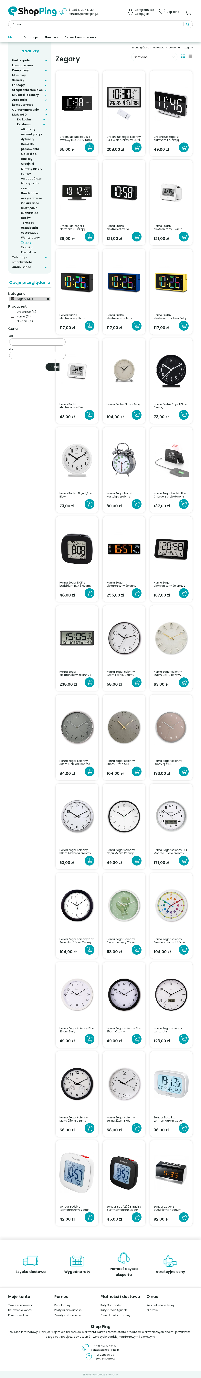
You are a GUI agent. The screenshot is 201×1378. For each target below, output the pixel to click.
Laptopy (18, 85)
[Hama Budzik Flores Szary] (124, 370)
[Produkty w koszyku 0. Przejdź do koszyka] (189, 14)
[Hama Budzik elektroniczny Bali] (124, 192)
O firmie (152, 1310)
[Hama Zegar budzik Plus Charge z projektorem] (171, 459)
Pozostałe (28, 252)
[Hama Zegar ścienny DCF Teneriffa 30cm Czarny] (76, 905)
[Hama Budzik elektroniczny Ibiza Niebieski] (124, 281)
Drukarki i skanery (25, 95)
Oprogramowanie (25, 110)
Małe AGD (19, 115)
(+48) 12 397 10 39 (81, 10)
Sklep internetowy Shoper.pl (100, 1374)
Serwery (18, 80)
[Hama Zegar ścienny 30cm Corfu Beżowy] (171, 637)
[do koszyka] (89, 147)
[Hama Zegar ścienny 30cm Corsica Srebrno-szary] (76, 727)
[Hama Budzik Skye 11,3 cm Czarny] (171, 370)
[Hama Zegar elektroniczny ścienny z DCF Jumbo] (76, 637)
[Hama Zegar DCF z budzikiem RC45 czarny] (76, 548)
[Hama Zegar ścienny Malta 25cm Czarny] (76, 1083)
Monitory (19, 75)
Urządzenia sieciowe (27, 90)
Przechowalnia (18, 1315)
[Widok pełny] (190, 55)
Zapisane (173, 12)
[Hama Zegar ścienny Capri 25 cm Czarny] (124, 816)
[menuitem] (14, 37)
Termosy (27, 223)
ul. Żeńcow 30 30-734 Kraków (105, 1356)
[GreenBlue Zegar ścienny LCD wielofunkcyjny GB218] (124, 102)
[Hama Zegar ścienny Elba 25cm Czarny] (124, 994)
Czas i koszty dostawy (115, 1315)
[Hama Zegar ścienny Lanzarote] (171, 994)
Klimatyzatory (31, 169)
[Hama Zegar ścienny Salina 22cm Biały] (124, 1083)
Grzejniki (27, 164)
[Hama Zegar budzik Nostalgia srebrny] (124, 459)
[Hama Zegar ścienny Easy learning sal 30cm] (171, 905)
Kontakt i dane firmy (161, 1305)
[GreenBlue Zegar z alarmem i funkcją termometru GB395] (76, 192)
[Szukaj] (188, 24)
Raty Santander (111, 1305)
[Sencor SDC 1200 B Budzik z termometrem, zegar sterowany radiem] (124, 1172)
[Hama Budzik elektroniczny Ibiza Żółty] (171, 281)
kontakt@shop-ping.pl (84, 14)
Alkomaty (28, 129)
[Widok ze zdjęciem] (183, 55)
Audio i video (21, 267)
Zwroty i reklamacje (67, 1315)
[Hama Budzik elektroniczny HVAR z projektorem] (171, 192)
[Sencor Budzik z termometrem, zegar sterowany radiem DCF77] (171, 1083)
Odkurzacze (30, 203)
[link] (29, 299)
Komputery (20, 70)
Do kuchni (24, 119)
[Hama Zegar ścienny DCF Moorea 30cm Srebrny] (171, 816)
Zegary (26, 242)
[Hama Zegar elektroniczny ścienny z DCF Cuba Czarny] (171, 548)
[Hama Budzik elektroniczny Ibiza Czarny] (76, 281)
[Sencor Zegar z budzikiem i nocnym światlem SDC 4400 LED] (171, 1172)
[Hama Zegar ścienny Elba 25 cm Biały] (76, 994)
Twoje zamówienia (21, 1305)
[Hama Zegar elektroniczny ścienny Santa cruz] (124, 548)
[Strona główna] (32, 11)
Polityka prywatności (68, 1310)
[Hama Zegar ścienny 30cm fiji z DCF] (171, 727)
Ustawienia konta (20, 1310)
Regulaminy (62, 1305)
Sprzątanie (29, 208)
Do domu (24, 124)
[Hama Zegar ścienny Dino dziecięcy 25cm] (124, 905)
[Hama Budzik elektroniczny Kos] (76, 370)
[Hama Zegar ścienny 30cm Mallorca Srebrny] (76, 816)
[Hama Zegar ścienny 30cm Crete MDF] (124, 727)
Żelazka (27, 247)
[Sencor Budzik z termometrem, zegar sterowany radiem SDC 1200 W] (76, 1172)
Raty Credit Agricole (114, 1310)
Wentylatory (30, 238)
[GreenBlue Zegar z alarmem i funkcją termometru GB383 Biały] (171, 102)
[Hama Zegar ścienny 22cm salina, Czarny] (124, 637)
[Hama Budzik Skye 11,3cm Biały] (76, 459)
